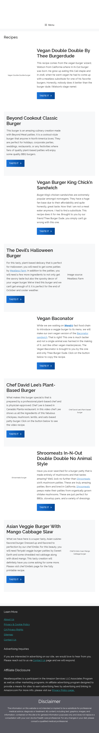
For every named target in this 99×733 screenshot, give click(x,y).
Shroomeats (83, 478)
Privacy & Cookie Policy (17, 624)
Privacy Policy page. (63, 690)
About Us (9, 619)
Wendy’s (68, 325)
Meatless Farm (18, 270)
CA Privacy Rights (13, 629)
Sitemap (8, 634)
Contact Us (10, 639)
